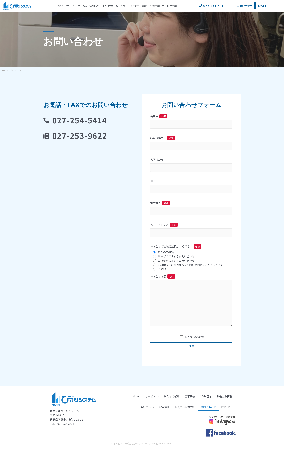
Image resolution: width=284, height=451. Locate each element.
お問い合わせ (208, 407)
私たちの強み (91, 6)
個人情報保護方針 (195, 337)
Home (59, 6)
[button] (244, 5)
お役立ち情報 (139, 6)
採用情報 (172, 6)
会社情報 (155, 6)
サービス (71, 6)
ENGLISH (226, 407)
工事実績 (107, 6)
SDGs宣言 (122, 6)
